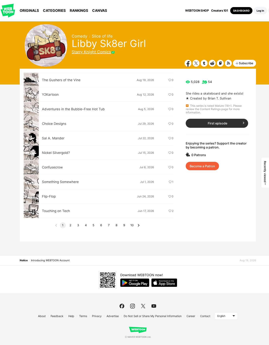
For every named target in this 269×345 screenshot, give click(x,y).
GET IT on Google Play (134, 283)
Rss (228, 63)
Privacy (97, 316)
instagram (132, 306)
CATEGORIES (54, 10)
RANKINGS (79, 10)
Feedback (57, 316)
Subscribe (246, 63)
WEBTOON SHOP (197, 10)
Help (71, 316)
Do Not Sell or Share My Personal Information (153, 316)
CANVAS (99, 10)
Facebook (188, 63)
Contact (205, 316)
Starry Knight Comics (91, 52)
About (42, 316)
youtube (154, 306)
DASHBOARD (241, 10)
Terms (83, 316)
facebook (122, 306)
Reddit (212, 63)
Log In (260, 10)
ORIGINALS (29, 10)
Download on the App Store (164, 283)
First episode (217, 123)
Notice (24, 260)
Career (190, 316)
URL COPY (220, 63)
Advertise (113, 316)
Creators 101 (219, 10)
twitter (143, 306)
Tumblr (204, 63)
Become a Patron (202, 166)
